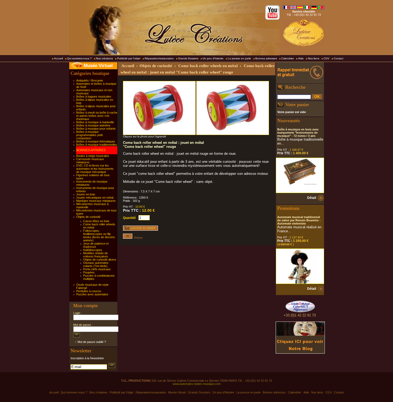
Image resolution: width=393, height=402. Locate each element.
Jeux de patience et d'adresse (96, 245)
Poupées (89, 272)
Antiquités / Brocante (89, 80)
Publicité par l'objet (128, 58)
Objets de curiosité (88, 216)
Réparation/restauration (159, 58)
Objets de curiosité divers (99, 259)
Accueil (58, 58)
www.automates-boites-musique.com (197, 383)
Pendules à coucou (88, 291)
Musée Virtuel (98, 65)
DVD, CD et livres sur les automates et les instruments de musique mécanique (95, 168)
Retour (137, 237)
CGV (326, 58)
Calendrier (287, 58)
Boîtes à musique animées (93, 125)
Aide (301, 58)
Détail (311, 198)
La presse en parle (239, 58)
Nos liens (313, 58)
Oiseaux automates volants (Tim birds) (96, 264)
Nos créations (104, 58)
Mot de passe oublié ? (92, 341)
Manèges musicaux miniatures (96, 200)
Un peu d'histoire (213, 58)
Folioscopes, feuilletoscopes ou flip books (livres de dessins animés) (99, 235)
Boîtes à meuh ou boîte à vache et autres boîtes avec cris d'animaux (96, 116)
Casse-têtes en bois (96, 221)
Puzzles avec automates (92, 294)
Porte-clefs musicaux (97, 269)
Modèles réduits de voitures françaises (95, 255)
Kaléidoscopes (92, 250)
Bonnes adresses (266, 58)
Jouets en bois (85, 194)
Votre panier (297, 104)
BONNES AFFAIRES (91, 150)
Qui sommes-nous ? (79, 58)
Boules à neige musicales (92, 155)
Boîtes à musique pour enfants (96, 128)
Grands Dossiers (188, 58)
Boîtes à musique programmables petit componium (89, 135)
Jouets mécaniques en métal (94, 197)
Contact (338, 58)
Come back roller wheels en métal (208, 66)
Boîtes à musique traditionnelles (96, 144)
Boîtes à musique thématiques (95, 141)
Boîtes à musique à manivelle (95, 122)
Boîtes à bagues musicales (93, 96)
